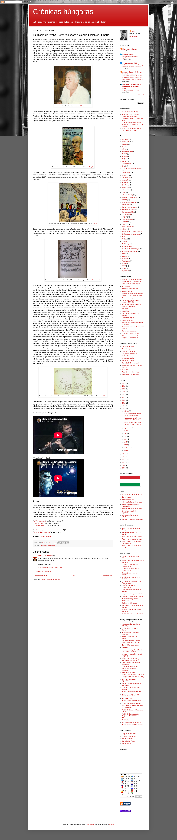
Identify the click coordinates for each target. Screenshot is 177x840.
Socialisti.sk (125, 720)
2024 (124, 386)
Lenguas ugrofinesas (129, 734)
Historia (124, 200)
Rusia (124, 254)
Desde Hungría (127, 291)
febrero (126, 447)
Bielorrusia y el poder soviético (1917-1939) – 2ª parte (132, 129)
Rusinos (124, 256)
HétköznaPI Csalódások (130, 197)
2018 (124, 397)
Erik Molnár (125, 185)
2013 (124, 454)
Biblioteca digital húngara (130, 289)
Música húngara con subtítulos (132, 231)
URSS (124, 266)
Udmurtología (126, 743)
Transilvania (126, 261)
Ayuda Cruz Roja (127, 151)
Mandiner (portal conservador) (132, 508)
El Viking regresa (40, 521)
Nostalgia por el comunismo (131, 234)
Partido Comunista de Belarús (131, 692)
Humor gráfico (126, 205)
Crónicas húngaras (63, 12)
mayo (126, 439)
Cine (123, 166)
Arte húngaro (126, 286)
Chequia (124, 161)
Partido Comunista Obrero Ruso (132, 725)
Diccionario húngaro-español (131, 298)
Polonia (124, 241)
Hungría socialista (128, 212)
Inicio (74, 576)
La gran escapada (128, 358)
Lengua (124, 217)
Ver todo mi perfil (134, 36)
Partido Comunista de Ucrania (131, 701)
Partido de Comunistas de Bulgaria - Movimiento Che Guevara (130, 715)
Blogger (111, 824)
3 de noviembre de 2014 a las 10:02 (50, 567)
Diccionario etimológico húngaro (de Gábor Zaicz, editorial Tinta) (132, 294)
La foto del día (126, 214)
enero (126, 450)
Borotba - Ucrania (127, 698)
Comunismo (126, 173)
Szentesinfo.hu (79, 106)
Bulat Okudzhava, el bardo (130, 114)
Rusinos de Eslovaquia (129, 603)
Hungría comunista (128, 209)
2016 (124, 403)
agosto (126, 431)
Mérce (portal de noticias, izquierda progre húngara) (130, 659)
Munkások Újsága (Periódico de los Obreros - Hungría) (132, 650)
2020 (124, 392)
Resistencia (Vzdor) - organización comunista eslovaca (133, 673)
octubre (126, 411)
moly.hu (95, 223)
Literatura (52, 545)
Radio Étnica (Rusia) (128, 741)
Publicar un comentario (43, 571)
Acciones (125, 139)
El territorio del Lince (129, 49)
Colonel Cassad (127, 54)
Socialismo (125, 258)
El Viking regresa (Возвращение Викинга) (48, 530)
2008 (124, 468)
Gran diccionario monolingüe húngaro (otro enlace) (131, 305)
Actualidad (125, 141)
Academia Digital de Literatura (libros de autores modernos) (132, 280)
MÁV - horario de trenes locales (132, 537)
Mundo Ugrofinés (127, 227)
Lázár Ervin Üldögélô (45, 556)
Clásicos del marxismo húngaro (132, 168)
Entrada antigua (107, 576)
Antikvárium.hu (96, 280)
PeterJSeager (90, 824)
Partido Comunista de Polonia (131, 703)
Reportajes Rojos (127, 246)
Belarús (124, 154)
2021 (124, 389)
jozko (133, 31)
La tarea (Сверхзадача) (42, 532)
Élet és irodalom (127, 497)
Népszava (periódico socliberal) (132, 519)
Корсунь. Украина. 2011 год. (130, 90)
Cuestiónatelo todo (128, 346)
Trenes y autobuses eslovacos (132, 539)
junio (125, 436)
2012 (124, 457)
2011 (124, 459)
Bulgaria (124, 159)
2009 (124, 465)
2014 (124, 409)
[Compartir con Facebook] (65, 542)
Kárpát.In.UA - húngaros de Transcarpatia (130, 569)
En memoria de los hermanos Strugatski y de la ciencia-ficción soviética (132, 124)
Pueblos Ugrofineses (128, 736)
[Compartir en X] (63, 542)
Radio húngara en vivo (129, 331)
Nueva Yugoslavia (128, 360)
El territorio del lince (128, 351)
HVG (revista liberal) (128, 499)
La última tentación (40, 525)
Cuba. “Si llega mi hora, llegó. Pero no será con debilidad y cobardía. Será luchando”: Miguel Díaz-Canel (132, 77)
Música (124, 229)
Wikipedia (49, 537)
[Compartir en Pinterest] (68, 542)
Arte (123, 146)
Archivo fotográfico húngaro (131, 284)
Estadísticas (126, 190)
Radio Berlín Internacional (130, 363)
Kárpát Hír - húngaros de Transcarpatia (130, 565)
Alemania (125, 144)
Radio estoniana (127, 738)
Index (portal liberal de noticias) (132, 502)
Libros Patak (126, 311)
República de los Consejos (130, 249)
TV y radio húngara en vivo (130, 333)
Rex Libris (103, 396)
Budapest (125, 156)
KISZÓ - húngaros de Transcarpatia (128, 586)
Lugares (124, 224)
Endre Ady (125, 182)
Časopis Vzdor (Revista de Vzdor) (133, 677)
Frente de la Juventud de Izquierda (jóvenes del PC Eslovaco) (130, 668)
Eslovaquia (125, 187)
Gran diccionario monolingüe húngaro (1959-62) (131, 301)
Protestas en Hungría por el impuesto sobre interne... (132, 419)
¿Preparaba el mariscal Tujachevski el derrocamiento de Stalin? (132, 118)
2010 (124, 462)
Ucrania (124, 263)
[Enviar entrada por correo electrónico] (54, 542)
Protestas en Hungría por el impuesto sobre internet (132, 423)
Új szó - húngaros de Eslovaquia (132, 614)
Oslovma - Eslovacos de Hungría (132, 596)
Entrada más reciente (41, 576)
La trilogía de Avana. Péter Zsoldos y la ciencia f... (132, 414)
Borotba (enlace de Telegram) (131, 722)
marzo (126, 445)
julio (125, 433)
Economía (125, 180)
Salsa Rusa (125, 369)
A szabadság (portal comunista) (132, 494)
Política (124, 239)
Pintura (124, 236)
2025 (124, 383)
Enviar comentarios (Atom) (51, 579)
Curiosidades (126, 177)
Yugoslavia (125, 271)
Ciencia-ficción (44, 545)
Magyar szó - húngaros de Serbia (133, 594)
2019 (124, 394)
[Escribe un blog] (61, 542)
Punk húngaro (126, 244)
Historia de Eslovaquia (129, 202)
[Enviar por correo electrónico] (58, 542)
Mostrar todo (141, 94)
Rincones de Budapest (129, 251)
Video (124, 268)
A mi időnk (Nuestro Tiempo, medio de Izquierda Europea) (131, 641)
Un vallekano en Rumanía (130, 374)
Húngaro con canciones (129, 207)
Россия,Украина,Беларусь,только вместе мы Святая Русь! (132, 86)
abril (125, 442)
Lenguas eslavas (127, 219)
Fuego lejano (38, 523)
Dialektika (125, 647)
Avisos (124, 149)
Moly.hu (91, 167)
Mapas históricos (127, 320)
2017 (124, 400)
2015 (124, 406)
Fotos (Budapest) (127, 195)
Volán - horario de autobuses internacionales (131, 542)
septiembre (127, 428)
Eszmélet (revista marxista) (130, 645)
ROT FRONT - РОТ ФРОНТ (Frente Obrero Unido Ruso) (131, 695)
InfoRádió (125, 309)
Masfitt (42, 537)
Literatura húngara (128, 318)
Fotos (123, 192)
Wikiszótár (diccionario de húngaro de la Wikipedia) (130, 336)
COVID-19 (125, 175)
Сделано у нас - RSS (129, 63)
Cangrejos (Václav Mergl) (130, 112)
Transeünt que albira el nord (131, 372)
